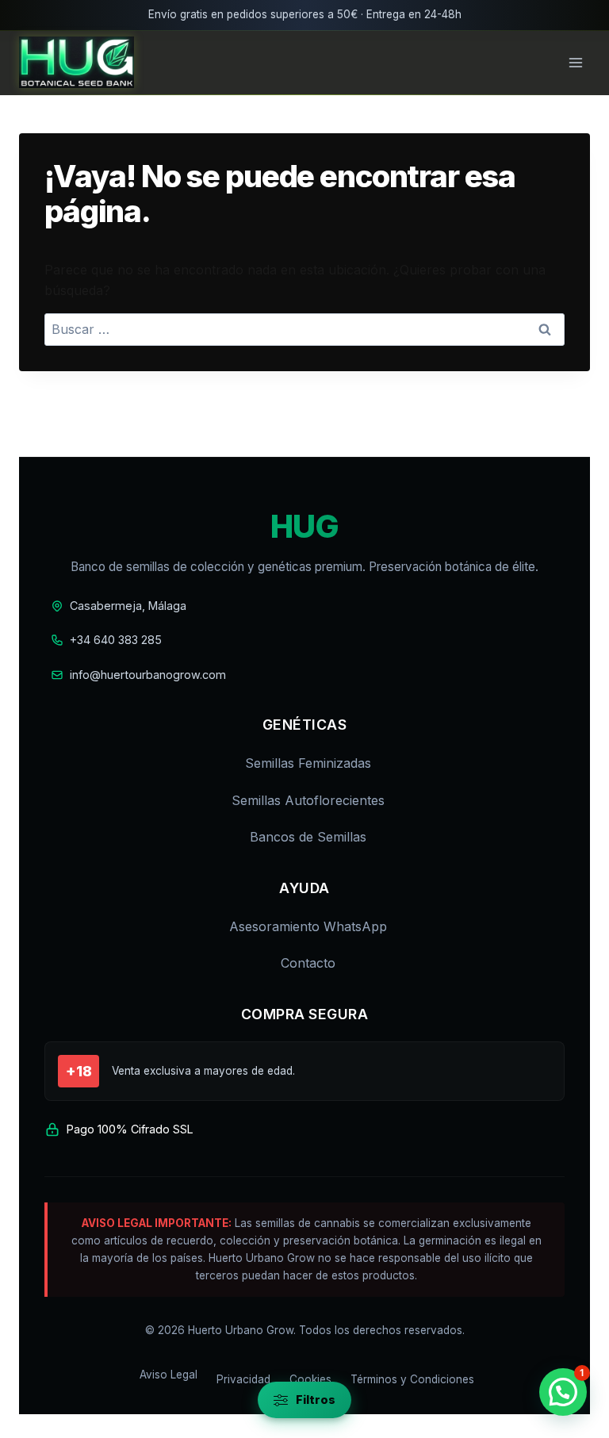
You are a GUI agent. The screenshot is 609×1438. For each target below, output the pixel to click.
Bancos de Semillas (308, 837)
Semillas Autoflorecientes (308, 800)
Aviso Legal (168, 1374)
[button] (563, 1392)
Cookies (310, 1379)
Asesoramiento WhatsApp (308, 926)
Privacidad (243, 1379)
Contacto (308, 963)
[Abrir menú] (575, 62)
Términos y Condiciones (412, 1379)
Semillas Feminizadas (308, 763)
